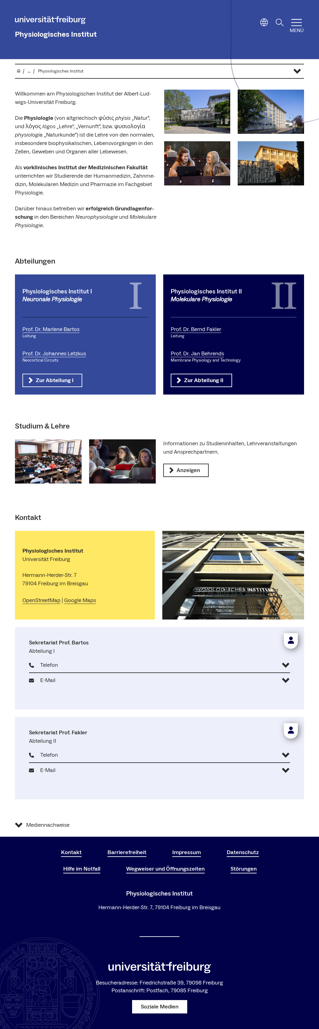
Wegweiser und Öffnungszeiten (165, 868)
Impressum (186, 852)
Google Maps (80, 600)
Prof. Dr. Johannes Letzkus (54, 353)
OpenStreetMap (41, 600)
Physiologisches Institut (56, 34)
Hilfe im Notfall (81, 868)
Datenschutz (243, 852)
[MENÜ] (296, 22)
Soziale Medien (160, 1006)
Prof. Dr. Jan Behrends (197, 353)
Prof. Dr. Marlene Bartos (50, 329)
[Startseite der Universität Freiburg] (50, 21)
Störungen (244, 868)
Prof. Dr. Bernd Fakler (196, 329)
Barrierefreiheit (126, 852)
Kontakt (71, 852)
